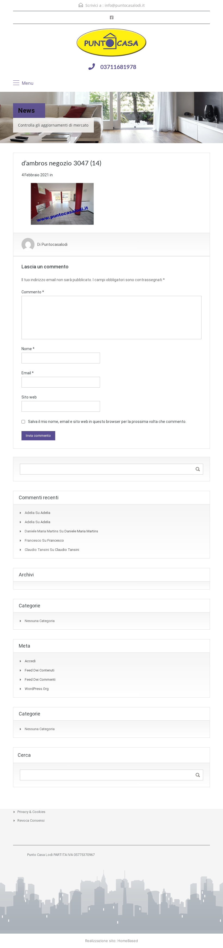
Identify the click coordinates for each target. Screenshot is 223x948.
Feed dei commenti (40, 679)
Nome (28, 349)
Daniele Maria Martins (81, 531)
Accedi (30, 661)
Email (27, 373)
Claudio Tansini (67, 550)
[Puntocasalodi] (111, 43)
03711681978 (118, 67)
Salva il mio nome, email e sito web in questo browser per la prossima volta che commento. (107, 421)
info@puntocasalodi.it (125, 5)
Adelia (45, 513)
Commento (32, 292)
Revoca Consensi (31, 820)
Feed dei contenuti (39, 670)
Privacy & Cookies (31, 812)
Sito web (29, 397)
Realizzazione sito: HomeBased (111, 940)
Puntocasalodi (54, 244)
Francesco (55, 540)
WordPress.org (37, 689)
